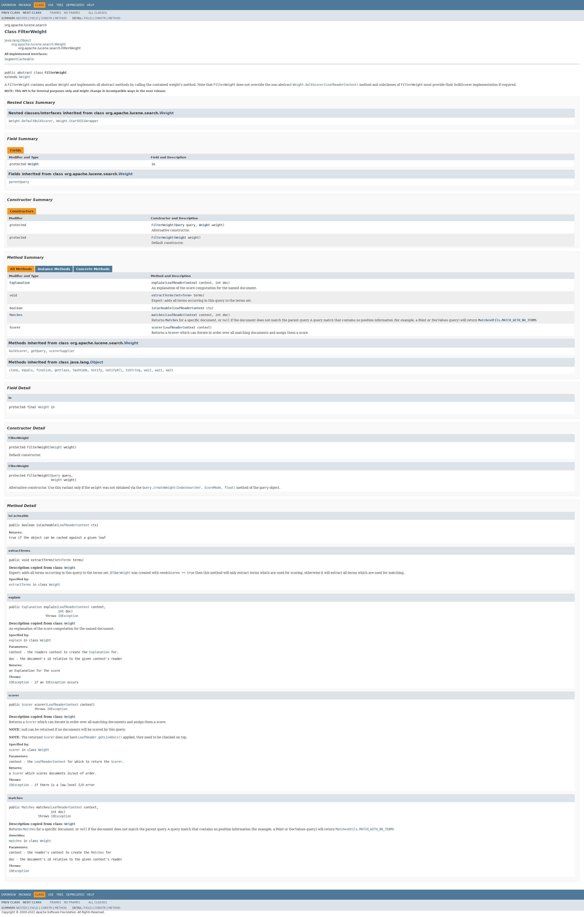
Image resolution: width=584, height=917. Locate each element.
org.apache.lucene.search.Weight (38, 44)
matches (157, 315)
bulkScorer (18, 351)
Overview (8, 5)
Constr (46, 18)
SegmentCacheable (19, 59)
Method (61, 18)
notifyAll (114, 370)
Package (25, 5)
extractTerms (162, 295)
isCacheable (161, 308)
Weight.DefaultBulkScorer (31, 121)
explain (157, 283)
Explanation (20, 283)
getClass (62, 370)
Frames (55, 12)
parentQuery (19, 182)
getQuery (38, 351)
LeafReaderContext (181, 283)
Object (96, 362)
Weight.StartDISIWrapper (77, 121)
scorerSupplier (62, 351)
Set (178, 295)
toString (133, 370)
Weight (24, 77)
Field (34, 18)
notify (96, 370)
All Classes (98, 12)
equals (27, 370)
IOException (68, 616)
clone (13, 370)
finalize (43, 370)
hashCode (80, 370)
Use (51, 5)
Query (179, 225)
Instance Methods (54, 269)
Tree (59, 5)
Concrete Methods (93, 269)
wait (147, 370)
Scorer (15, 327)
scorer (156, 327)
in (153, 164)
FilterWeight (162, 225)
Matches (16, 315)
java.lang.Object (18, 40)
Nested (21, 18)
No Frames (72, 12)
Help (90, 5)
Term (186, 295)
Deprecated (75, 5)
